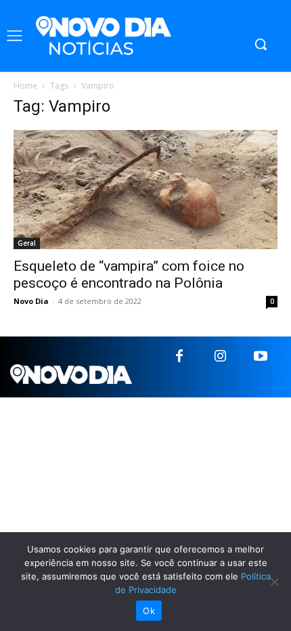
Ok (149, 610)
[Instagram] (220, 357)
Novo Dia (31, 301)
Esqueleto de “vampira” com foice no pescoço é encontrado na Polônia (129, 274)
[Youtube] (260, 357)
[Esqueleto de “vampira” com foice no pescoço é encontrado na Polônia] (145, 189)
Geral (27, 243)
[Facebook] (179, 357)
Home (25, 85)
